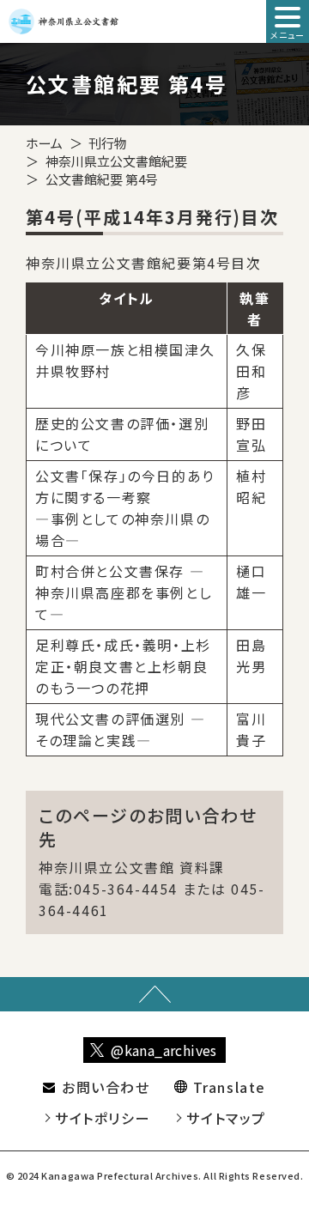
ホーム (44, 143)
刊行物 (107, 143)
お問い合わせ (106, 1087)
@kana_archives (164, 1050)
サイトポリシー (102, 1118)
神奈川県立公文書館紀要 (116, 161)
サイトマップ (226, 1118)
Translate (229, 1087)
